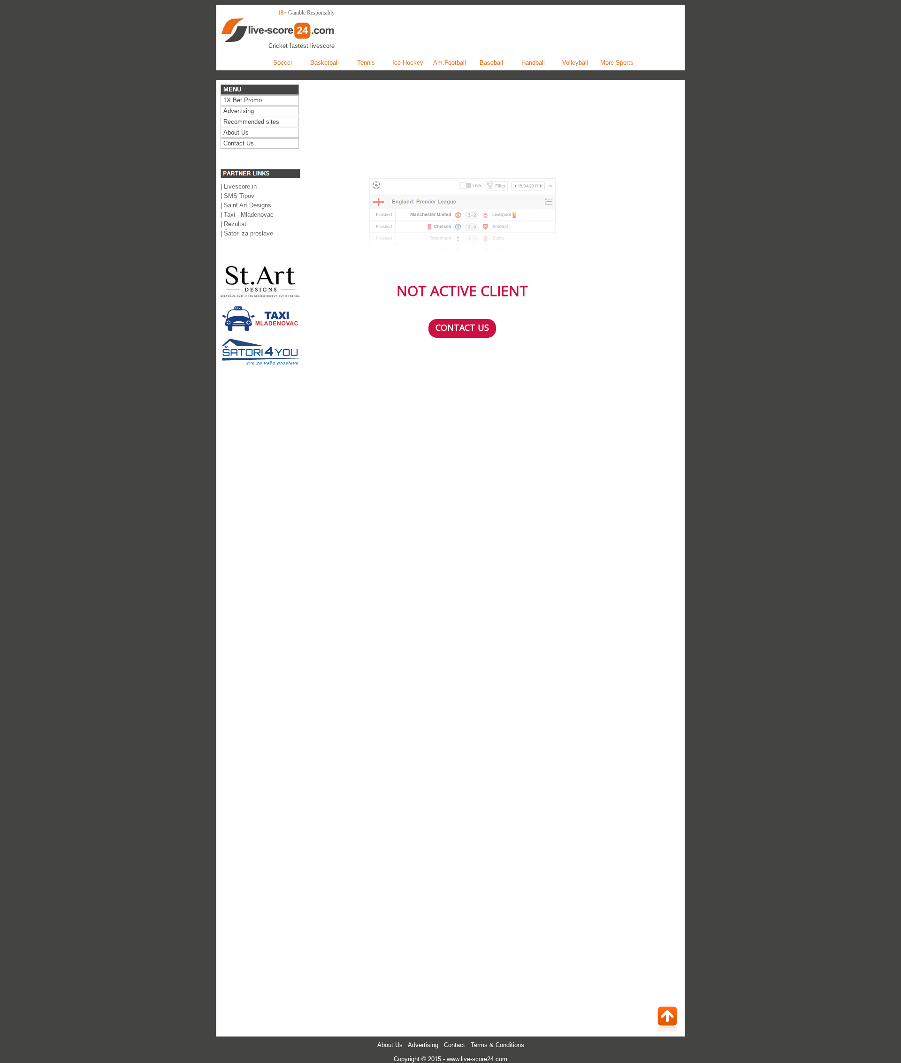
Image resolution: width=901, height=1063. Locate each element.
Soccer (282, 62)
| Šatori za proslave (247, 233)
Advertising (423, 1044)
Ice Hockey (407, 62)
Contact (454, 1044)
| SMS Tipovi (238, 195)
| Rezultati (234, 224)
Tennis (366, 62)
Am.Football (449, 62)
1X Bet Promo (242, 100)
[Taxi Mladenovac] (260, 332)
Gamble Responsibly (311, 12)
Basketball (324, 62)
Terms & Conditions (497, 1044)
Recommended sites (251, 121)
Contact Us (238, 143)
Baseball (491, 62)
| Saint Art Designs (246, 205)
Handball (533, 62)
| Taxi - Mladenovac (247, 214)
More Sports (617, 62)
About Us (390, 1044)
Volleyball (575, 62)
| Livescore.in (239, 186)
